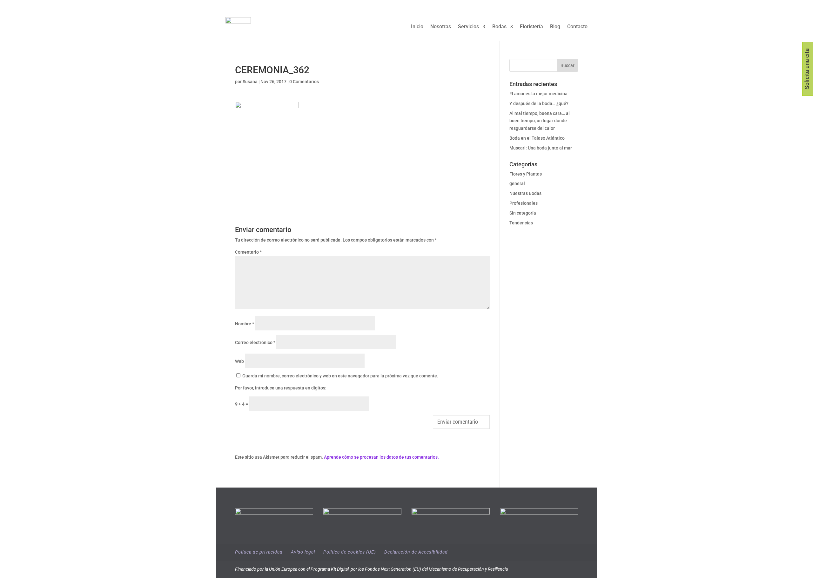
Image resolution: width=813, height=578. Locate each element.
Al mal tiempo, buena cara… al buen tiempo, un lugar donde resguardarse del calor (539, 121)
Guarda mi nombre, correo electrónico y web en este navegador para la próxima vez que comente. (340, 375)
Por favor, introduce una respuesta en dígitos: (280, 387)
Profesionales (523, 203)
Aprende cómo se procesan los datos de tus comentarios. (381, 457)
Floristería (531, 27)
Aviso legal (303, 552)
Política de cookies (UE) (349, 552)
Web (239, 361)
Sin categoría (522, 213)
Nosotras (440, 27)
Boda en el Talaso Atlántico (537, 138)
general (517, 183)
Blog (555, 27)
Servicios (468, 27)
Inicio (417, 27)
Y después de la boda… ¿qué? (538, 103)
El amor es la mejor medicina (538, 93)
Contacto (577, 27)
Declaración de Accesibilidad (416, 552)
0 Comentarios (304, 81)
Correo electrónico (255, 342)
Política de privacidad (259, 552)
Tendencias (521, 222)
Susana (250, 81)
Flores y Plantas (525, 173)
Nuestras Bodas (525, 193)
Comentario (248, 252)
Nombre (244, 323)
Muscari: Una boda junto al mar (540, 147)
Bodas (499, 27)
